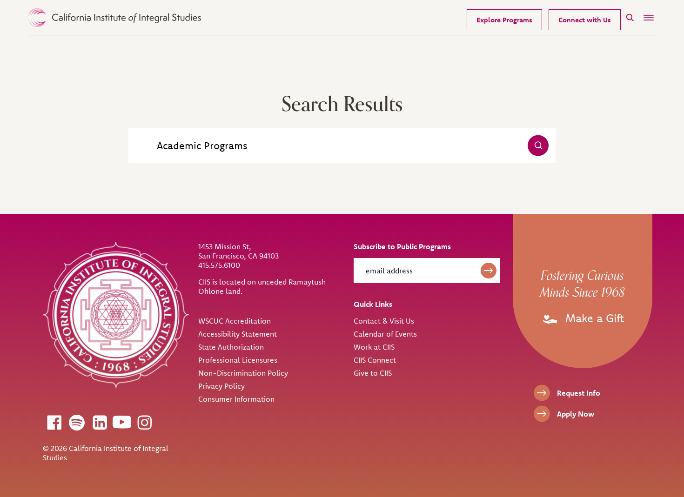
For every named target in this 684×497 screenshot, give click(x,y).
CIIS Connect (375, 359)
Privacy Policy (221, 386)
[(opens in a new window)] (54, 422)
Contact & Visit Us (384, 320)
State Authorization (231, 346)
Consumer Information (236, 399)
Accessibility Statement (237, 333)
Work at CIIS (374, 346)
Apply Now (575, 413)
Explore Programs (504, 19)
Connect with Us (584, 19)
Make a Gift (593, 318)
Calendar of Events (385, 333)
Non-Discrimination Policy (243, 373)
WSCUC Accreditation (234, 320)
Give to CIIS (373, 373)
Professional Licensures (237, 359)
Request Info (578, 393)
